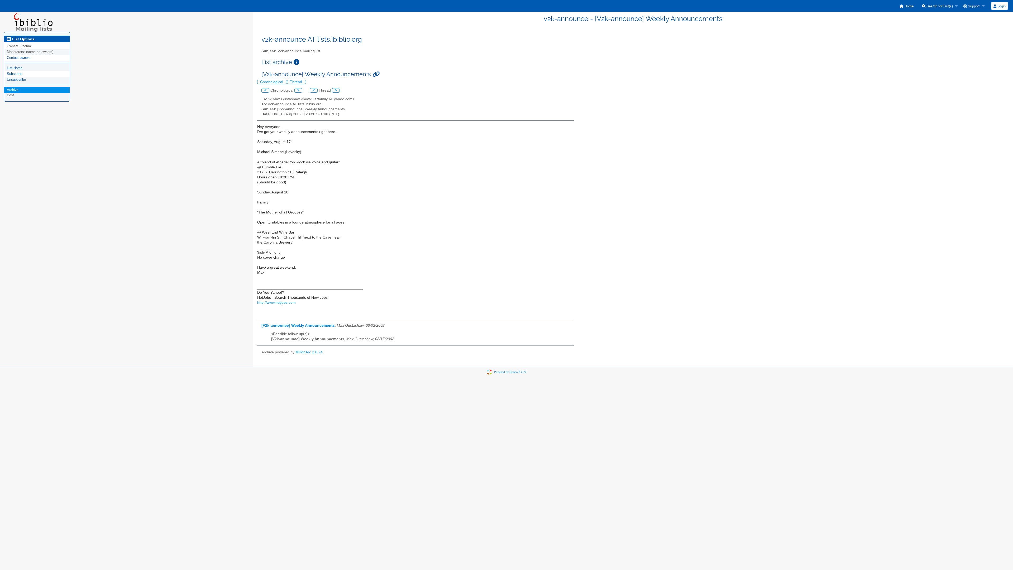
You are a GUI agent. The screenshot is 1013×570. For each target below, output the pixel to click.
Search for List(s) (939, 5)
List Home (14, 68)
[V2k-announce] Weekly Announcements (298, 325)
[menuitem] (906, 6)
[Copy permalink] (376, 74)
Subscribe (14, 74)
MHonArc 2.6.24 (309, 352)
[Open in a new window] (296, 62)
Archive (12, 90)
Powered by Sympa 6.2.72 (510, 371)
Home (909, 5)
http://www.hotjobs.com (276, 303)
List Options (23, 39)
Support (973, 5)
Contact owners (19, 58)
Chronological (272, 82)
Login (1001, 5)
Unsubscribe (16, 80)
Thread (296, 82)
